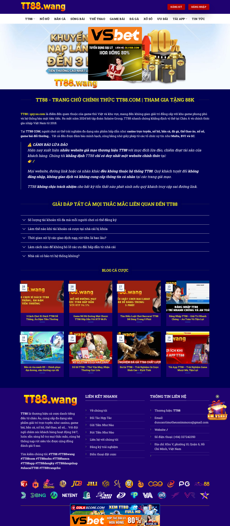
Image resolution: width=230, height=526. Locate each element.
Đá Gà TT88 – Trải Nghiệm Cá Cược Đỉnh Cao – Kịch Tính (139, 369)
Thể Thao (97, 19)
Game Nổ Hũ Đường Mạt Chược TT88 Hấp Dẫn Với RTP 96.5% (90, 318)
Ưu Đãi (162, 19)
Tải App (179, 19)
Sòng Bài (77, 19)
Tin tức (198, 19)
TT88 (29, 19)
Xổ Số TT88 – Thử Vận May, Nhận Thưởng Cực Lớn (90, 369)
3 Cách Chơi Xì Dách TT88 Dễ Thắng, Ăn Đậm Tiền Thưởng (42, 318)
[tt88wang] (43, 7)
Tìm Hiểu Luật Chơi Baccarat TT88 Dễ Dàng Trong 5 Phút (139, 318)
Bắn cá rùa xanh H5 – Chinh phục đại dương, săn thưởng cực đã (42, 369)
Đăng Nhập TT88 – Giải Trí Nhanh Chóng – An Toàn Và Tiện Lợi (187, 318)
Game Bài (117, 19)
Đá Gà (134, 19)
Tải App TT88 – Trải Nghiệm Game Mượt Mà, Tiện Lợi (188, 369)
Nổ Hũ (45, 19)
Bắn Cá (60, 19)
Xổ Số (148, 19)
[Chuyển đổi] (24, 220)
